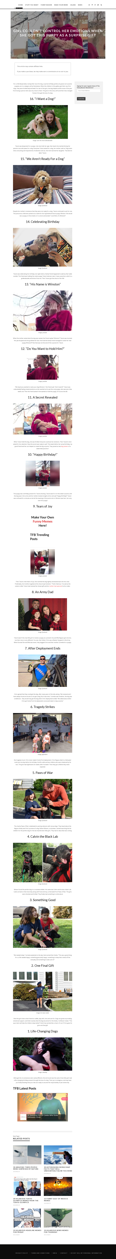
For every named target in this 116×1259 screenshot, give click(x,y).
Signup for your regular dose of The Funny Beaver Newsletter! (88, 87)
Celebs (73, 5)
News (80, 5)
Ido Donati (54, 39)
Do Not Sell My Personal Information (86, 1253)
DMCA (55, 1253)
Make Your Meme (61, 5)
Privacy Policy (22, 1253)
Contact (64, 1253)
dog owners (64, 446)
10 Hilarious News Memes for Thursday (56, 1231)
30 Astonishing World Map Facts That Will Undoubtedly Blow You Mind (58, 1169)
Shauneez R (16, 1171)
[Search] (101, 5)
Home (20, 5)
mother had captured (55, 586)
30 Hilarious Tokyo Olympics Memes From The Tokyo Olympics (26, 1200)
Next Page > (16, 1136)
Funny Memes (42, 521)
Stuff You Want (32, 5)
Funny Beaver (46, 5)
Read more (64, 1098)
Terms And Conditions (40, 1253)
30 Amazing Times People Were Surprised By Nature (26, 1168)
